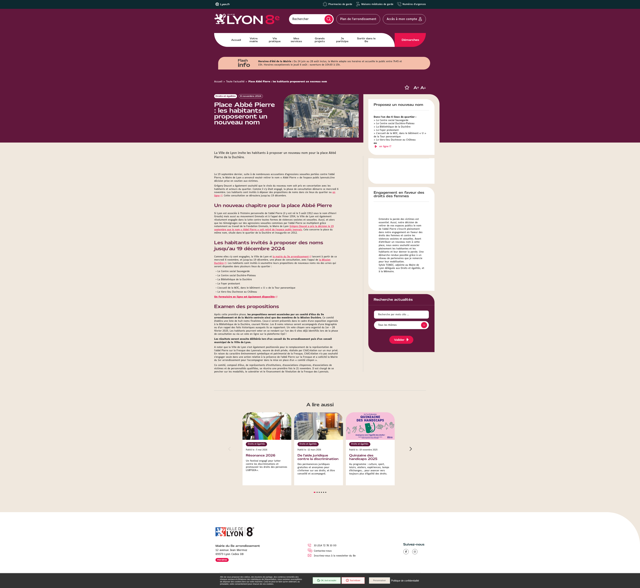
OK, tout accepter (328, 580)
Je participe (342, 40)
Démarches (410, 39)
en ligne (383, 146)
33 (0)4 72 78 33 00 (325, 545)
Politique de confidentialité (405, 580)
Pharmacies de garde (340, 4)
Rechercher (300, 19)
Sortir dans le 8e (366, 40)
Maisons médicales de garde (377, 4)
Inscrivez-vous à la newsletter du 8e (335, 556)
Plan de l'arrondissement (358, 19)
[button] (406, 87)
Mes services (296, 40)
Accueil (236, 40)
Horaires (222, 559)
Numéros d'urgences (414, 4)
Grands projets (320, 40)
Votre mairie (254, 40)
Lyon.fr (225, 4)
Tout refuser (355, 580)
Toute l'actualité (235, 82)
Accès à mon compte (402, 19)
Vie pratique (275, 40)
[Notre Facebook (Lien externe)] (406, 551)
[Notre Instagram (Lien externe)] (415, 551)
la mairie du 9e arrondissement (291, 257)
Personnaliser (379, 580)
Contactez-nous (323, 551)
